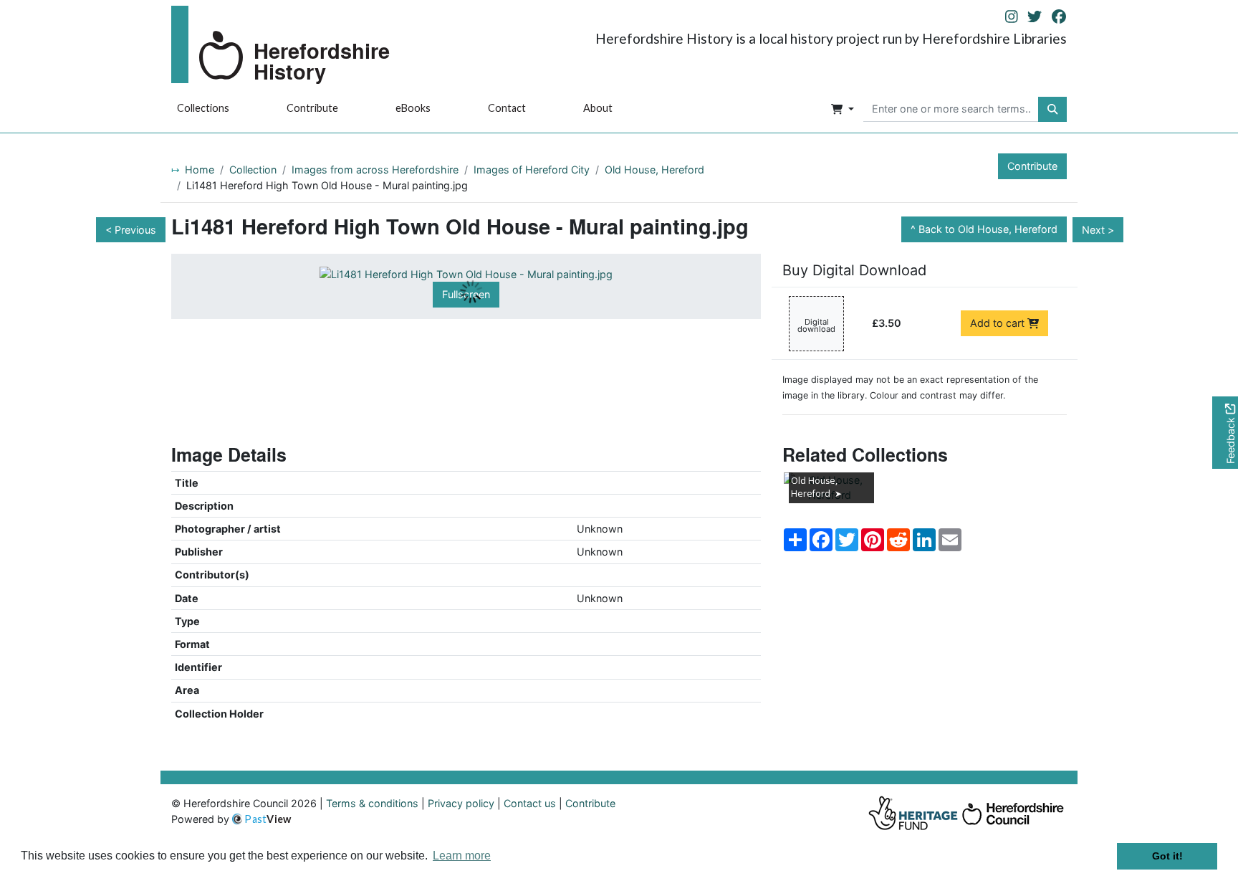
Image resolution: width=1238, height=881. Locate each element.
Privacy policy (461, 803)
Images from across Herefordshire (375, 169)
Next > (1098, 230)
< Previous (130, 230)
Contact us (530, 803)
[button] (842, 110)
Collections (203, 108)
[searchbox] (951, 110)
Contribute (312, 108)
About (598, 108)
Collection (253, 169)
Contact (507, 108)
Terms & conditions (372, 803)
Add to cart (998, 323)
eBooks (413, 108)
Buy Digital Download (854, 270)
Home (199, 169)
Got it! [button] (1167, 856)
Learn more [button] (462, 855)
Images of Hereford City (532, 169)
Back (987, 229)
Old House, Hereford (654, 169)
